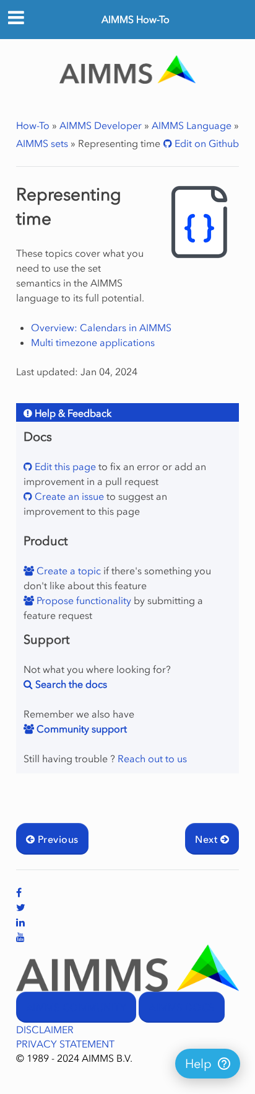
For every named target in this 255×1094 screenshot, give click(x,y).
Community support (80, 729)
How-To (33, 125)
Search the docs (70, 684)
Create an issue (68, 496)
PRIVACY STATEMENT (65, 1044)
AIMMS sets (42, 143)
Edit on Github (205, 143)
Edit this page (64, 466)
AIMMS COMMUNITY (76, 1007)
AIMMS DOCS (182, 1007)
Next (207, 839)
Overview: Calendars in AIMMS (101, 327)
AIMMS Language (191, 125)
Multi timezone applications (93, 342)
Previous (56, 839)
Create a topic (67, 571)
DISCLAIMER (45, 1029)
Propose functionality (82, 600)
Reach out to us (152, 758)
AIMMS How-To (136, 19)
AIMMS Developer (100, 125)
